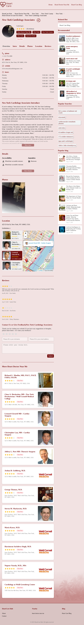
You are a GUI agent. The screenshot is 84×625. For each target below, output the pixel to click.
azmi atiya (61, 128)
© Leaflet (39, 270)
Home (51, 4)
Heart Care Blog (76, 4)
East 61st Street (30, 36)
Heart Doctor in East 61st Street (12, 15)
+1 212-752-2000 (7, 56)
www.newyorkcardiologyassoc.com (12, 68)
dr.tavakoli (61, 117)
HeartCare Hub (7, 14)
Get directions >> (6, 228)
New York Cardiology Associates (36, 15)
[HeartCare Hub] (6, 5)
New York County (47, 14)
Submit (50, 356)
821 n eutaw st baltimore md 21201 (67, 112)
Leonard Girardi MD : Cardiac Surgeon (39, 243)
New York (35, 14)
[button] (26, 260)
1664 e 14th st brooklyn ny (67, 145)
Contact (4, 616)
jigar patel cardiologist (65, 141)
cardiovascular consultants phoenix (66, 122)
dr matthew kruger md (65, 132)
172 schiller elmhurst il (65, 137)
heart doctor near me (38, 613)
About (4, 613)
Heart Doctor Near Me (62, 4)
